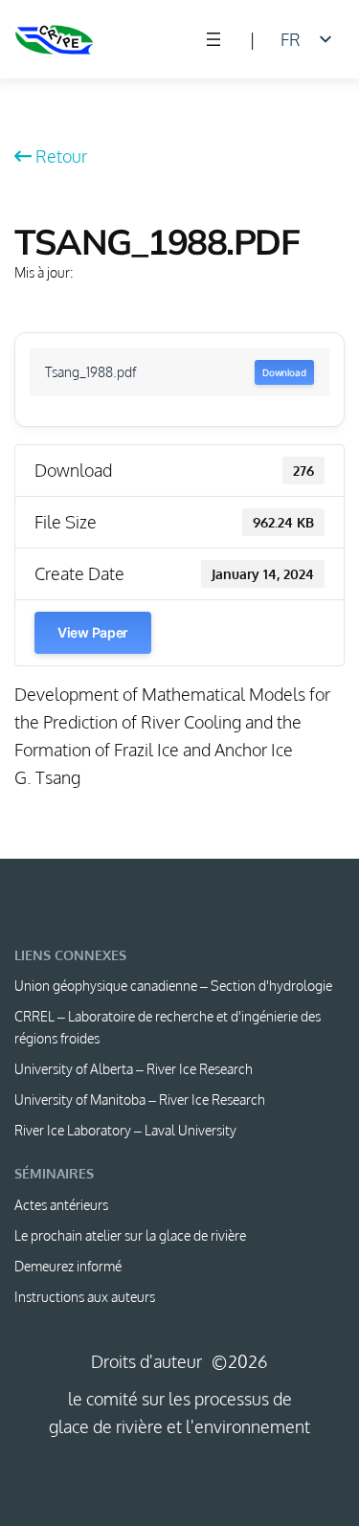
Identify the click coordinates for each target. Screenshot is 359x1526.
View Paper (92, 632)
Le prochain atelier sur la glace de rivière (130, 1235)
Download (284, 372)
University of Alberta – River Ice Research (133, 1069)
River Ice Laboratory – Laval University (125, 1130)
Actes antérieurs (61, 1205)
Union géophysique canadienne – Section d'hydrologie (173, 985)
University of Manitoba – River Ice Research (139, 1099)
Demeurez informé (68, 1266)
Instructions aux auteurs (84, 1297)
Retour (61, 156)
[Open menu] (213, 39)
